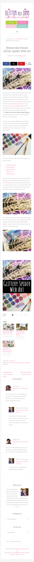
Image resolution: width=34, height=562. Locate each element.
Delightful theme (19, 549)
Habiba (15, 439)
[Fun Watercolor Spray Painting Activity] (22, 327)
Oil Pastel (7, 182)
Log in (23, 554)
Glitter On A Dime (17, 13)
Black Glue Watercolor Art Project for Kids (7, 349)
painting (22, 362)
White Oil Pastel (10, 169)
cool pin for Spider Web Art (17, 106)
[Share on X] (13, 64)
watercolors (5, 364)
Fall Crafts (11, 362)
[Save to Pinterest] (21, 64)
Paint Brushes (10, 167)
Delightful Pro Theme (19, 552)
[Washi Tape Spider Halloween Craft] (8, 327)
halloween (17, 362)
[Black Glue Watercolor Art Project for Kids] (8, 344)
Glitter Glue (9, 171)
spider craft (27, 362)
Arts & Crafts (12, 360)
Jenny (14, 386)
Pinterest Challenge (16, 101)
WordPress (18, 554)
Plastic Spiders (10, 174)
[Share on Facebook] (6, 64)
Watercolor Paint (11, 165)
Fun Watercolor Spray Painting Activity (20, 332)
